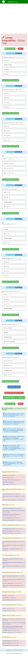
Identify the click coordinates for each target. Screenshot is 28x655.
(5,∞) (6, 332)
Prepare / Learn (19, 53)
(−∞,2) (6, 74)
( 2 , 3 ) (7, 275)
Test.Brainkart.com (13, 2)
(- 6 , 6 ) (7, 243)
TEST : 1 (21, 48)
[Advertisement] (14, 19)
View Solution (6, 80)
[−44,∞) (7, 107)
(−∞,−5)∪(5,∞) (8, 328)
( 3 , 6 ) (7, 266)
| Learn (10, 472)
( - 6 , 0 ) (7, 233)
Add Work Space (14, 80)
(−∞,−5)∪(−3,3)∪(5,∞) (10, 341)
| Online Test (13, 489)
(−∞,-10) (7, 140)
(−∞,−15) (7, 135)
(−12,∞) (7, 102)
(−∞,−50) (7, 130)
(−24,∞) (7, 97)
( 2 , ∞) (7, 299)
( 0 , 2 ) (7, 304)
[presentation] (18, 90)
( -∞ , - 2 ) (7, 295)
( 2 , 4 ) (7, 271)
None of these (8, 64)
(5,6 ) (6, 229)
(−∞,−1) (7, 60)
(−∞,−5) (7, 69)
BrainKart (20, 653)
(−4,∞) (6, 93)
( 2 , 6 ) (7, 261)
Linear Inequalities (10, 48)
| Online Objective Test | (13, 408)
